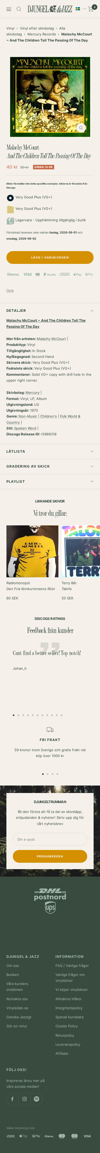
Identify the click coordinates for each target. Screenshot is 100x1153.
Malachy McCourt (51, 339)
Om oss (12, 965)
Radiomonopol (30, 586)
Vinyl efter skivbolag (37, 28)
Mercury (32, 392)
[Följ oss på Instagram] (24, 1099)
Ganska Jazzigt (18, 1017)
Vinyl (10, 28)
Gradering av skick (28, 466)
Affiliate (61, 1053)
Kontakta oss (17, 999)
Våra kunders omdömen (17, 987)
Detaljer (16, 310)
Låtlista (15, 451)
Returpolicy (64, 1035)
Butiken (12, 974)
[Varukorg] (91, 9)
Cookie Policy (66, 1026)
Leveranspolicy (67, 1044)
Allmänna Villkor (68, 999)
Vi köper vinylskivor (71, 989)
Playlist (15, 481)
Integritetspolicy (68, 1008)
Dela (10, 290)
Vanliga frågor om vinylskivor (70, 977)
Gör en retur (16, 1026)
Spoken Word (25, 428)
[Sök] (19, 9)
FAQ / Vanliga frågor (72, 965)
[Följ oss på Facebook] (12, 1099)
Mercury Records (41, 34)
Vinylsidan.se (17, 1008)
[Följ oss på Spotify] (36, 1099)
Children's (48, 416)
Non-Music (28, 416)
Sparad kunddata (69, 1017)
